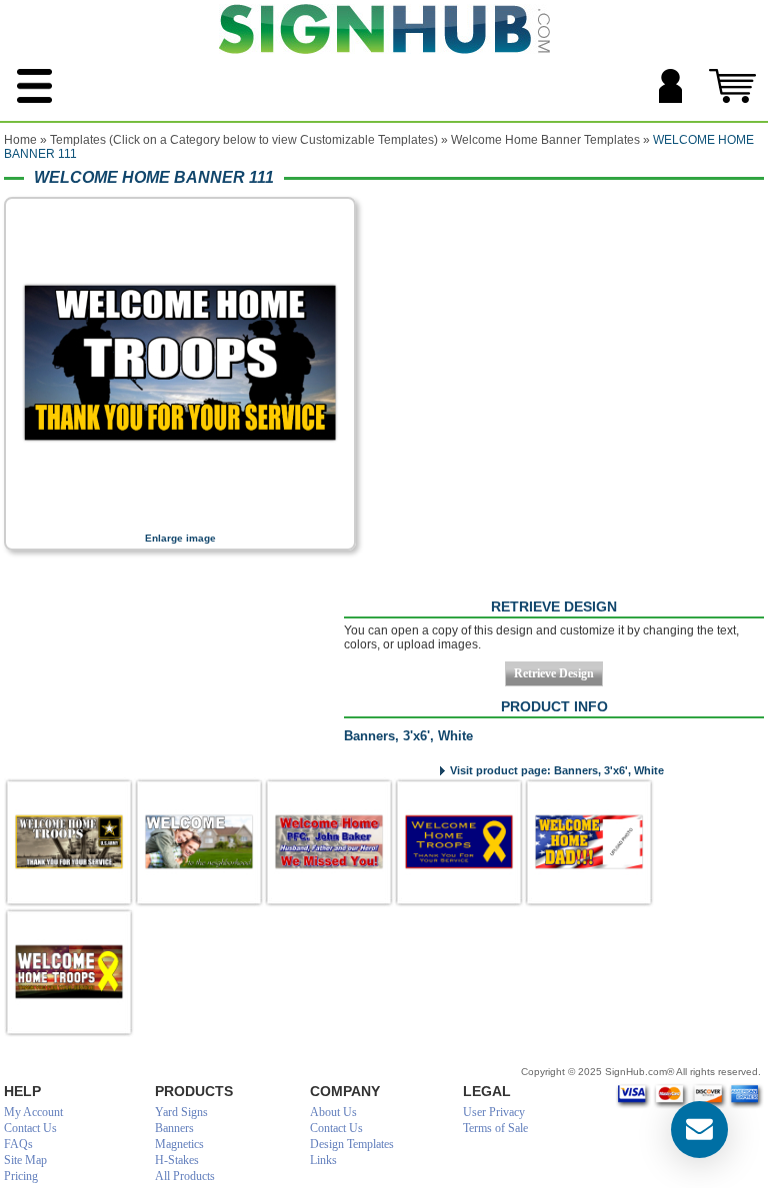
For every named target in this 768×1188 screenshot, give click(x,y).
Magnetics (179, 1144)
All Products (185, 1176)
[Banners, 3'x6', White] (180, 519)
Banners (174, 1128)
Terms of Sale (495, 1128)
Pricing (21, 1176)
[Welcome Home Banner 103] (589, 842)
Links (323, 1160)
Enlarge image (180, 538)
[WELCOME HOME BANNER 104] (69, 972)
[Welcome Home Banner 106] (459, 842)
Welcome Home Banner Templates (545, 140)
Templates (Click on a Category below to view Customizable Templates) (244, 140)
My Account (33, 1112)
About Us (333, 1112)
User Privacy (494, 1112)
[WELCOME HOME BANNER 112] (69, 842)
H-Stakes (177, 1160)
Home (20, 140)
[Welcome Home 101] (329, 842)
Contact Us (30, 1128)
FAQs (18, 1144)
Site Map (25, 1160)
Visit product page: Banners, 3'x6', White (557, 770)
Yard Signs (181, 1112)
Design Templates (352, 1144)
